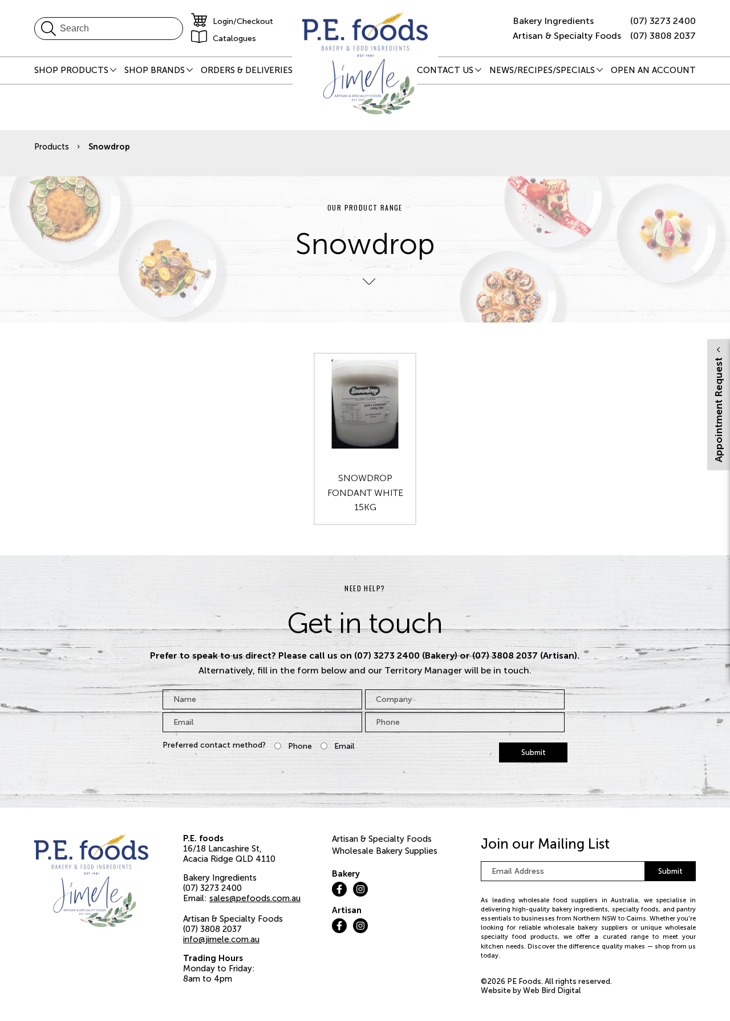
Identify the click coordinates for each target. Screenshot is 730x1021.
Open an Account (653, 70)
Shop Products (71, 70)
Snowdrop (109, 147)
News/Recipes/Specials (542, 70)
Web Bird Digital (552, 990)
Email (344, 746)
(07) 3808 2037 (663, 35)
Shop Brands (154, 70)
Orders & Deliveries (247, 70)
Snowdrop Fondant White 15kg (365, 492)
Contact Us (445, 70)
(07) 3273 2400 (663, 20)
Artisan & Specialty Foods (382, 839)
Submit (533, 752)
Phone (300, 746)
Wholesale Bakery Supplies (384, 851)
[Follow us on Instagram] (360, 889)
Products (51, 147)
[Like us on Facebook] (339, 889)
